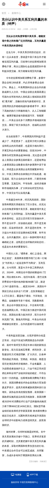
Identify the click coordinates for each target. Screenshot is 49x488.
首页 (4, 13)
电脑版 (18, 475)
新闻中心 (16, 13)
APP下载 (34, 475)
